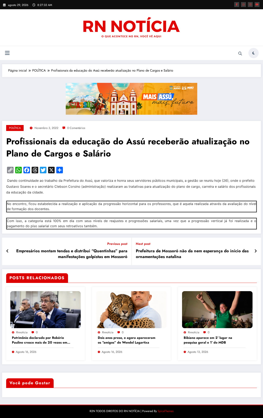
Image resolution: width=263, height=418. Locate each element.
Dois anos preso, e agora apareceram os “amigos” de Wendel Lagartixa (126, 340)
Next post (143, 244)
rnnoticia (22, 332)
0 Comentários (76, 128)
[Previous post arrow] (7, 251)
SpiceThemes (166, 411)
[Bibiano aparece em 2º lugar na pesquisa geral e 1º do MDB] (217, 309)
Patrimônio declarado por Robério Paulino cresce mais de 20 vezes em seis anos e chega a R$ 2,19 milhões (39, 340)
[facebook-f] (236, 4)
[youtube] (257, 4)
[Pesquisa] (240, 54)
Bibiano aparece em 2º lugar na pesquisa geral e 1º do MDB (208, 340)
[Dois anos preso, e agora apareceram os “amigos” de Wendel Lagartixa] (131, 309)
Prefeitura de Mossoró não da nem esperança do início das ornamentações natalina (192, 254)
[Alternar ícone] (7, 53)
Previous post (117, 244)
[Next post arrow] (255, 251)
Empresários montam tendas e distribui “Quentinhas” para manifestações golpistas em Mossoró (71, 254)
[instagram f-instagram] (250, 4)
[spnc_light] (253, 53)
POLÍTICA (15, 128)
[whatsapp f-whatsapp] (243, 4)
